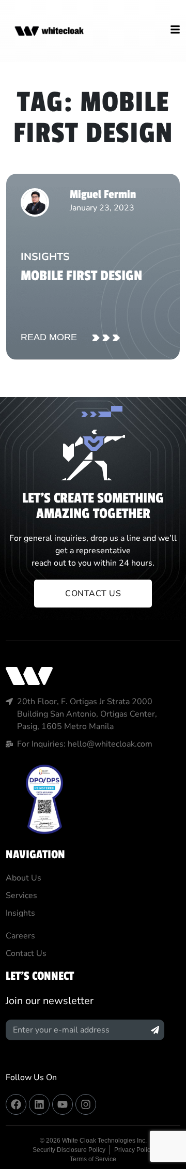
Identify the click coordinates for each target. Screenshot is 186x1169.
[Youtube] (62, 1104)
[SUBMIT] (155, 1030)
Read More (49, 337)
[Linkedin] (39, 1104)
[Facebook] (16, 1104)
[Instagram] (85, 1104)
